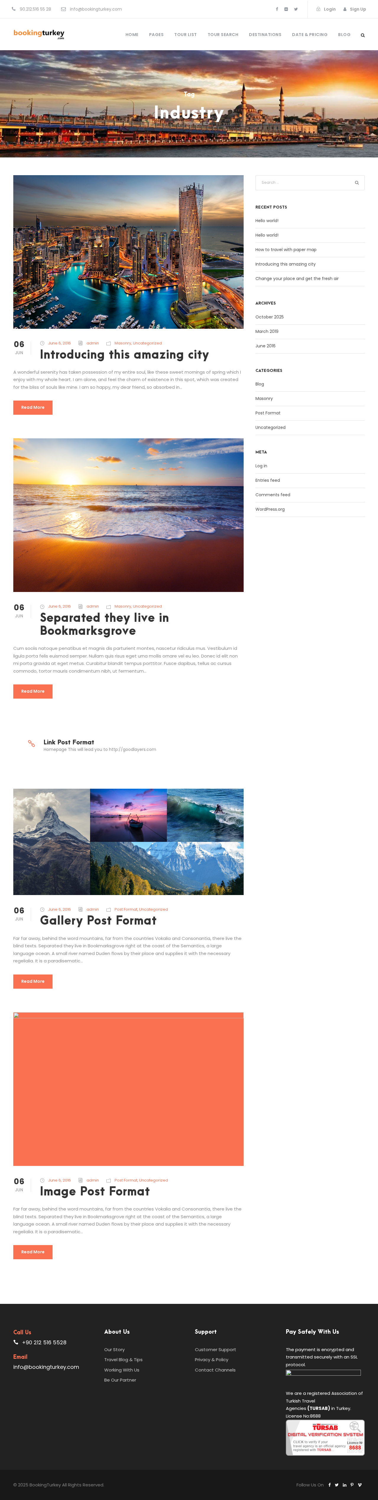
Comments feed (272, 495)
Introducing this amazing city (124, 355)
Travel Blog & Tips (123, 1359)
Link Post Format (69, 742)
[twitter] (296, 9)
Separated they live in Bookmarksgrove (104, 625)
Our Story (114, 1349)
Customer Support (215, 1349)
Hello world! (266, 221)
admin (93, 343)
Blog (344, 35)
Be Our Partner (120, 1380)
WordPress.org (270, 509)
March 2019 (266, 331)
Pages (156, 35)
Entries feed (267, 480)
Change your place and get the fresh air (297, 279)
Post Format (126, 909)
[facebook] (277, 9)
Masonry (123, 343)
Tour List (185, 35)
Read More (33, 407)
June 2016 (265, 346)
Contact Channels (215, 1370)
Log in (261, 466)
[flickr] (286, 9)
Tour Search (223, 35)
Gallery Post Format (98, 921)
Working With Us (121, 1370)
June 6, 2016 (59, 343)
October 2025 (269, 317)
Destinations (265, 35)
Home (132, 35)
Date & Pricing (310, 35)
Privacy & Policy (211, 1359)
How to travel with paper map (286, 250)
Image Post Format (95, 1192)
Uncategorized (147, 343)
